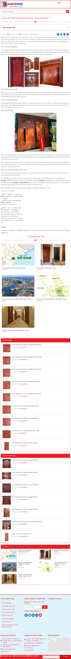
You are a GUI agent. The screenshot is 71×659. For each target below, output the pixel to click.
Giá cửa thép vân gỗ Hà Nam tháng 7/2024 (13, 268)
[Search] (67, 11)
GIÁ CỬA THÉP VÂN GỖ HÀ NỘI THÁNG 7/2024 (15, 330)
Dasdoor (3, 180)
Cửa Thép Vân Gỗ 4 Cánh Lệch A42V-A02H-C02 (25, 460)
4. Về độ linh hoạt (49, 230)
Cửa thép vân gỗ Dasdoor (20, 182)
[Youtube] (40, 615)
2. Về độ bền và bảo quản (22, 230)
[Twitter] (29, 615)
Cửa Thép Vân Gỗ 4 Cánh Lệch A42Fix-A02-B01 (25, 484)
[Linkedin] (33, 615)
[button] (59, 2)
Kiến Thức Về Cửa (25, 34)
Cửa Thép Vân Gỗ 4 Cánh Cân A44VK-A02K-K (25, 472)
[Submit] (45, 607)
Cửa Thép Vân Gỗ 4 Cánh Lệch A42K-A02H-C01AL (26, 381)
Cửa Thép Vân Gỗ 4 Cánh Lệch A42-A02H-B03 (25, 418)
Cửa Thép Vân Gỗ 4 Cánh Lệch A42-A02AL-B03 (25, 430)
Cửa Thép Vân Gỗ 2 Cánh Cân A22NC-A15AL (24, 443)
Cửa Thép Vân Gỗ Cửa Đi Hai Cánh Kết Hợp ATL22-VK (27, 521)
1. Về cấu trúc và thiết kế (7, 230)
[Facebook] (26, 615)
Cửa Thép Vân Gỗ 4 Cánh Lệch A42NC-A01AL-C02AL (27, 357)
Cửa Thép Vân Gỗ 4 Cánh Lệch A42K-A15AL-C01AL (26, 369)
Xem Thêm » (21, 553)
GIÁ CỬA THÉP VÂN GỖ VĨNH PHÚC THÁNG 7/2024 (16, 299)
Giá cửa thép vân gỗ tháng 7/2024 (46, 268)
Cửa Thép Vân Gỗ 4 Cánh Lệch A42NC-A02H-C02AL (26, 344)
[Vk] (36, 615)
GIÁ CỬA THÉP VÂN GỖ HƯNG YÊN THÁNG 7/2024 (51, 299)
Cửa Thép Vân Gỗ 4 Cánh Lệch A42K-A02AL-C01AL (26, 393)
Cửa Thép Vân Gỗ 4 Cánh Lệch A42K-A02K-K (24, 497)
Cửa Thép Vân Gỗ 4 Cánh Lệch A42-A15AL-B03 (25, 406)
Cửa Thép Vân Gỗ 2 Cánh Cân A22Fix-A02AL (24, 509)
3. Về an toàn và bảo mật (37, 230)
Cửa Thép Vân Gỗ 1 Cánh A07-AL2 (22, 534)
